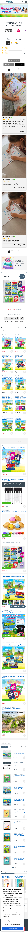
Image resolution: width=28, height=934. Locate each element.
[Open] (3, 2)
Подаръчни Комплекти (15, 445)
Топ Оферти (4, 441)
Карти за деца (17, 441)
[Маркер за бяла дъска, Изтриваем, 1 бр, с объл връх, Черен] (7, 766)
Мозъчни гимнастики (18, 774)
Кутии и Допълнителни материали (9, 478)
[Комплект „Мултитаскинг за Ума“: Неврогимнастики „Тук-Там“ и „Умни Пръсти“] (7, 754)
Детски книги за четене (18, 833)
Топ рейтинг (7, 331)
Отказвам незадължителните (12, 924)
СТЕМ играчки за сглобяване (8, 707)
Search (20, 2)
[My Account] (23, 2)
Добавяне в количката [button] (10, 351)
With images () (14, 60)
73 (18, 69)
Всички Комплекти (6, 334)
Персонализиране (12, 921)
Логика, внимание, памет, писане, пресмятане (19, 810)
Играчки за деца (5, 510)
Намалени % (22, 328)
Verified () (9, 64)
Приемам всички (12, 928)
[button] (13, 867)
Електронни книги (17, 821)
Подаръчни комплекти (8, 328)
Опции (24, 638)
